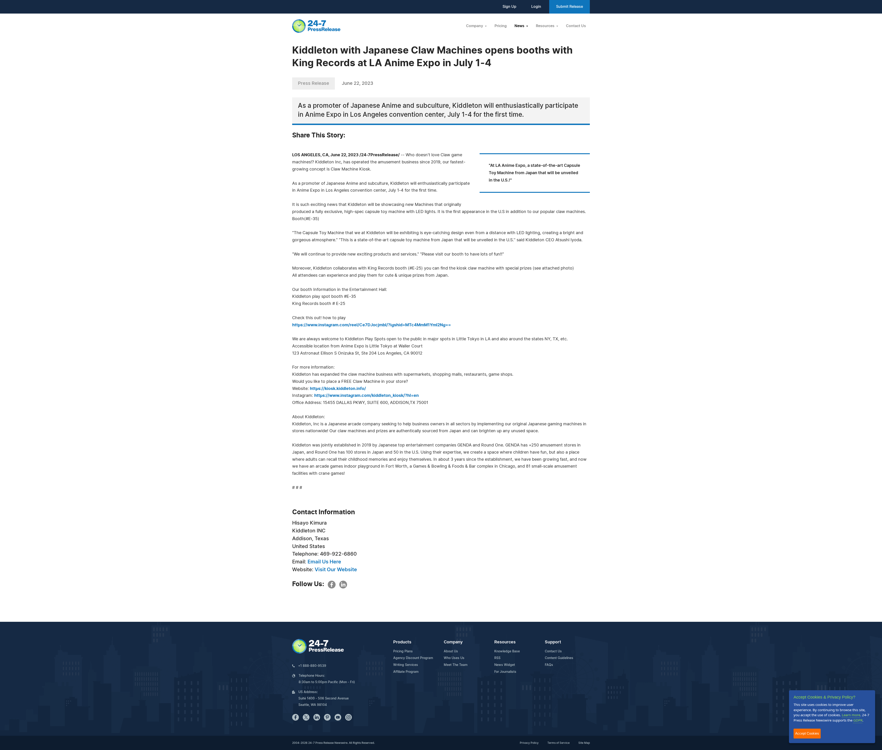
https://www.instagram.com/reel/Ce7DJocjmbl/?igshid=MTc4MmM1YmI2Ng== (371, 325)
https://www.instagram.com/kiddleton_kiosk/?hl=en (366, 396)
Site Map (584, 742)
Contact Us (576, 26)
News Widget (504, 665)
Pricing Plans (403, 651)
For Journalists (505, 671)
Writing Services (405, 665)
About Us (451, 651)
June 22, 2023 (357, 83)
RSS (497, 658)
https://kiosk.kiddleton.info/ (338, 389)
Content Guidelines (559, 658)
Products (402, 642)
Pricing (501, 26)
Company (453, 642)
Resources (505, 642)
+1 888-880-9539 (312, 666)
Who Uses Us (454, 658)
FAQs (549, 665)
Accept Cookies (807, 733)
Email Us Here (324, 561)
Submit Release (569, 7)
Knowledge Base (507, 651)
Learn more (851, 715)
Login (536, 7)
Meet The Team (455, 665)
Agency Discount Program (413, 658)
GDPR (857, 720)
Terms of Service (558, 742)
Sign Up (509, 7)
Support (553, 642)
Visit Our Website (336, 569)
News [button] (519, 26)
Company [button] (475, 26)
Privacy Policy (529, 742)
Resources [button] (545, 26)
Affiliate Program (405, 671)
